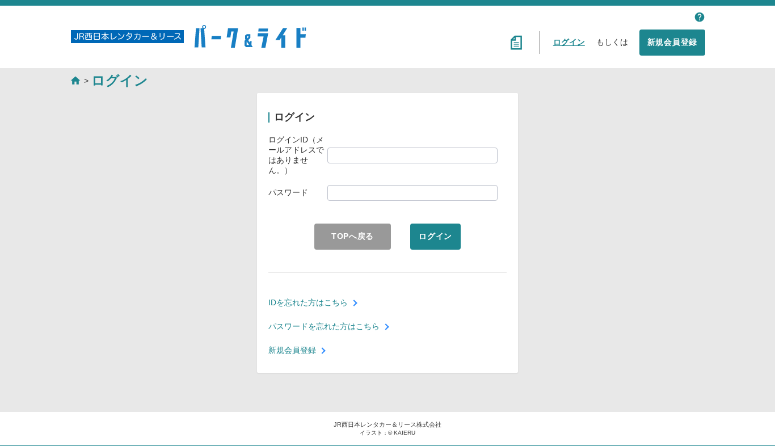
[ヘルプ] (699, 17)
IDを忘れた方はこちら (308, 302)
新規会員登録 (672, 42)
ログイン (569, 42)
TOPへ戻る (352, 236)
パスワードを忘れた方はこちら (324, 326)
